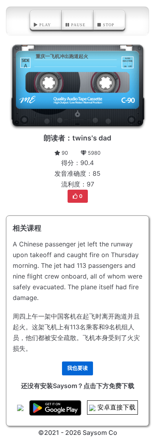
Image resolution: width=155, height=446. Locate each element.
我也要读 (77, 368)
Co (112, 432)
